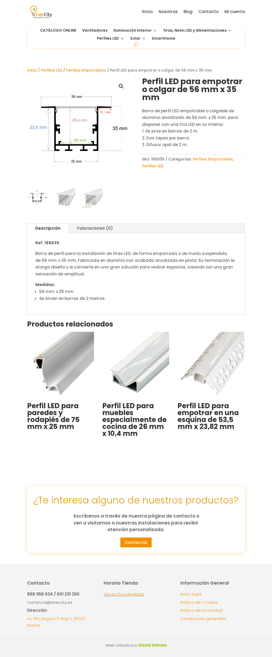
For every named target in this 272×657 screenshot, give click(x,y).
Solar (135, 38)
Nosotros (168, 11)
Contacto (208, 11)
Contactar (136, 542)
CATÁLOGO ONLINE (58, 30)
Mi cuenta (234, 11)
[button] (121, 86)
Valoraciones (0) (95, 228)
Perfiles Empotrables (86, 70)
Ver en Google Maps (124, 594)
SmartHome (163, 38)
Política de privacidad (201, 610)
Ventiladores (95, 30)
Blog (188, 11)
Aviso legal (190, 594)
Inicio (147, 11)
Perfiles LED (108, 38)
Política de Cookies (199, 602)
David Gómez (153, 645)
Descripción (48, 228)
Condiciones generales (203, 618)
